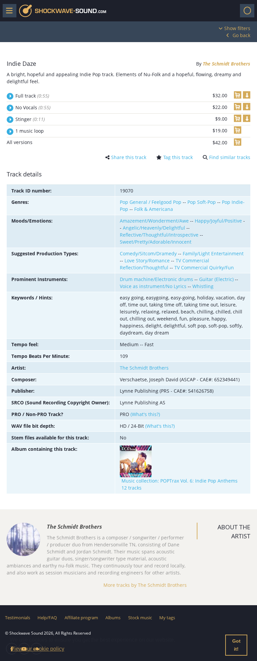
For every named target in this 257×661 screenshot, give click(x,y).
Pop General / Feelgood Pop (150, 202)
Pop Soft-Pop (201, 202)
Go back (241, 35)
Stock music (140, 618)
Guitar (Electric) (216, 279)
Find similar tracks (229, 157)
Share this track (128, 157)
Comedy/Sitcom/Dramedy (148, 253)
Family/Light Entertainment (213, 253)
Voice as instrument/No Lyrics (153, 286)
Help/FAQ (47, 618)
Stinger (30, 119)
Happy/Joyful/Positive (218, 221)
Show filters (237, 28)
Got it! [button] (236, 645)
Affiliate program (81, 618)
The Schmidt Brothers (226, 63)
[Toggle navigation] (247, 10)
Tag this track (178, 157)
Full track (32, 96)
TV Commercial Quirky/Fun (204, 267)
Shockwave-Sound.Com (62, 11)
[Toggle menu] (9, 10)
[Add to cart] (237, 95)
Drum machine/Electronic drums (156, 279)
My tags (167, 618)
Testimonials (17, 618)
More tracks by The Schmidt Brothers (145, 585)
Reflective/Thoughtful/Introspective (159, 235)
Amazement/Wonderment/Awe (154, 221)
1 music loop (29, 131)
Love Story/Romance (147, 260)
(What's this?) (145, 414)
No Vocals (33, 107)
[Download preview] (246, 95)
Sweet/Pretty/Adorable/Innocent (155, 242)
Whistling (202, 286)
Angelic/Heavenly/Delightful (154, 228)
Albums (112, 618)
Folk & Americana (153, 209)
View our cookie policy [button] (37, 649)
